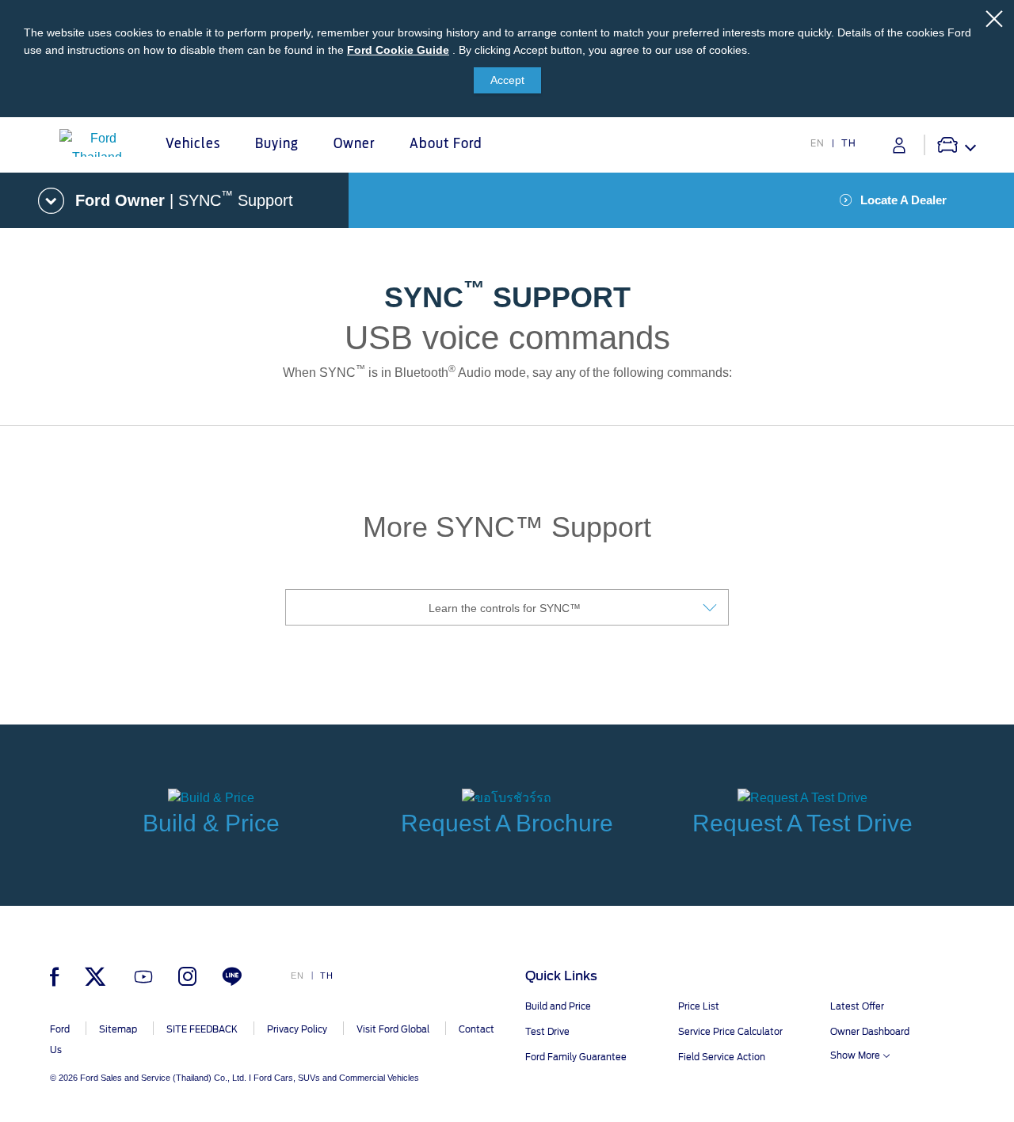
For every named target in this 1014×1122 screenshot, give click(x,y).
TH (848, 143)
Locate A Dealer (903, 200)
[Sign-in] (899, 145)
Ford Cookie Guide (398, 50)
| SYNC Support (184, 198)
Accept (507, 80)
